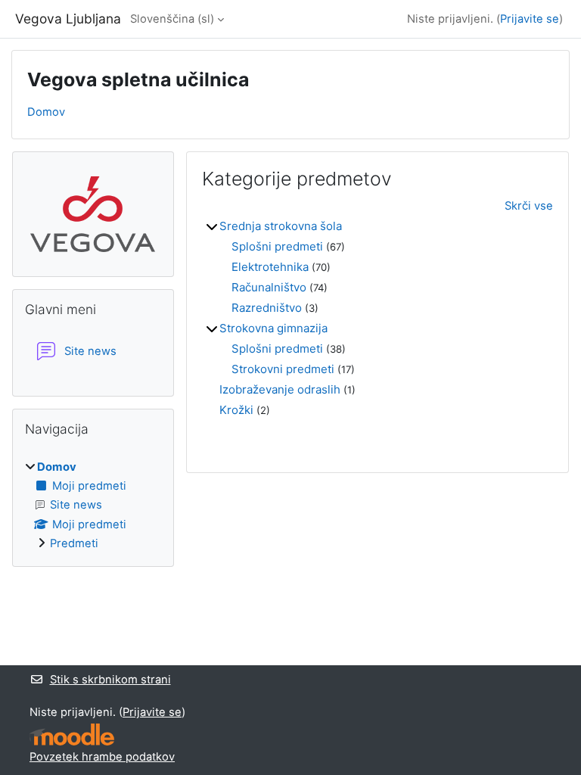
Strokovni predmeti (282, 369)
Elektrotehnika (270, 267)
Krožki (236, 410)
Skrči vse (529, 206)
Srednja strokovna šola (280, 226)
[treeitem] (93, 505)
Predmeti (74, 543)
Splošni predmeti (277, 246)
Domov (46, 112)
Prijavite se (529, 19)
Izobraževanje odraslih (279, 389)
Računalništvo (268, 287)
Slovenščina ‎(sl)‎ (172, 19)
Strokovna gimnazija (273, 328)
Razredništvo (266, 307)
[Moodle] (72, 735)
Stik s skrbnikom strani (110, 679)
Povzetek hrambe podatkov (102, 757)
